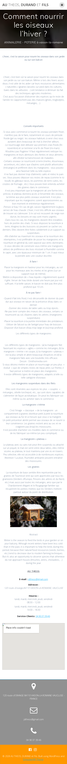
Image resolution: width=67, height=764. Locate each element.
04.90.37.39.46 (43, 616)
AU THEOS (33, 571)
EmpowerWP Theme (33, 759)
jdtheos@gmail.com (38, 579)
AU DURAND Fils (25, 5)
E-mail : (23, 579)
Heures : (33, 595)
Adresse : (33, 584)
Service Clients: (26, 616)
